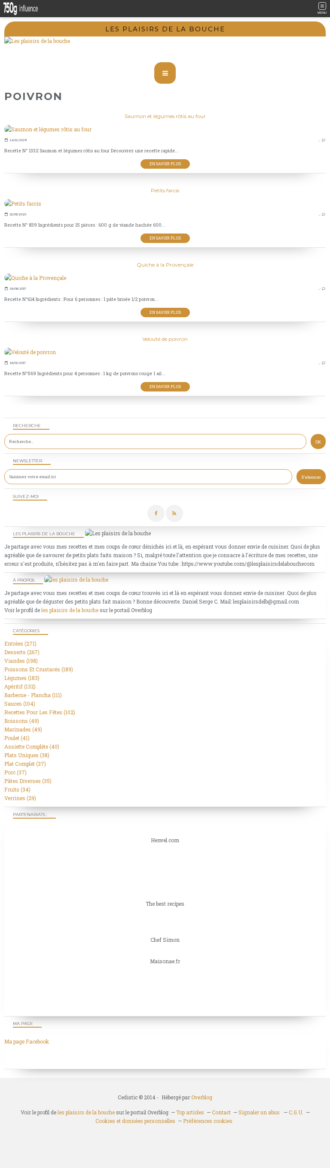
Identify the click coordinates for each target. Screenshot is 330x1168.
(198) (21, 660)
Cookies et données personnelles (135, 1120)
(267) (22, 652)
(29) (20, 798)
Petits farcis (165, 190)
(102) (39, 712)
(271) (20, 643)
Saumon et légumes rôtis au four (165, 116)
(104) (19, 703)
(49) (21, 720)
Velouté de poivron (165, 339)
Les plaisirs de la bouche (165, 29)
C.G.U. (296, 1112)
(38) (26, 755)
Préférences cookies (207, 1120)
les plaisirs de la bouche (69, 610)
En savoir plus (165, 163)
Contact (221, 1112)
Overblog (201, 1097)
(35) (28, 780)
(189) (38, 669)
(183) (22, 677)
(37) (25, 763)
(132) (20, 686)
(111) (33, 695)
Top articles (190, 1112)
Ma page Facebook (26, 1041)
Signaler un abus (259, 1112)
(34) (17, 789)
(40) (31, 746)
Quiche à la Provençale (165, 264)
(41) (17, 737)
